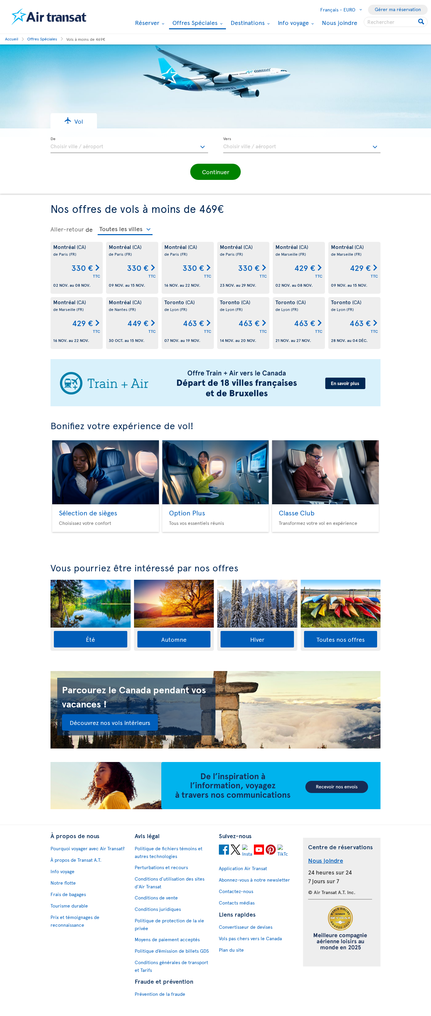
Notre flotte (63, 883)
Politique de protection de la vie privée (169, 924)
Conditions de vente (156, 897)
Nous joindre (339, 22)
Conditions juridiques (158, 909)
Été (90, 639)
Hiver (257, 639)
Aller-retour (67, 229)
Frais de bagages (68, 894)
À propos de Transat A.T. (76, 860)
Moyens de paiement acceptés (167, 939)
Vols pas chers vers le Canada (250, 938)
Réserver (146, 22)
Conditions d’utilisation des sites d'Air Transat (169, 883)
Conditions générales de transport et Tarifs (171, 966)
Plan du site (231, 950)
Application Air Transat (243, 868)
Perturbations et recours (161, 867)
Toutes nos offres (341, 639)
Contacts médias (237, 902)
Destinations (246, 22)
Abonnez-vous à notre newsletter (254, 880)
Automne (174, 639)
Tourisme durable (69, 905)
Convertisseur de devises (245, 927)
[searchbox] (396, 22)
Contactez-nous (236, 891)
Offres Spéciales (194, 23)
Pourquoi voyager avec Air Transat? (88, 848)
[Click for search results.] (422, 22)
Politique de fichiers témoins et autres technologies (168, 852)
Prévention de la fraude (160, 994)
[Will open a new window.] (224, 851)
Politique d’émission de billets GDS (172, 951)
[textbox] (129, 145)
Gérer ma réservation (398, 9)
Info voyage (292, 22)
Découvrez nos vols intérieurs (110, 722)
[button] (74, 120)
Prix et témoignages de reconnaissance (75, 921)
